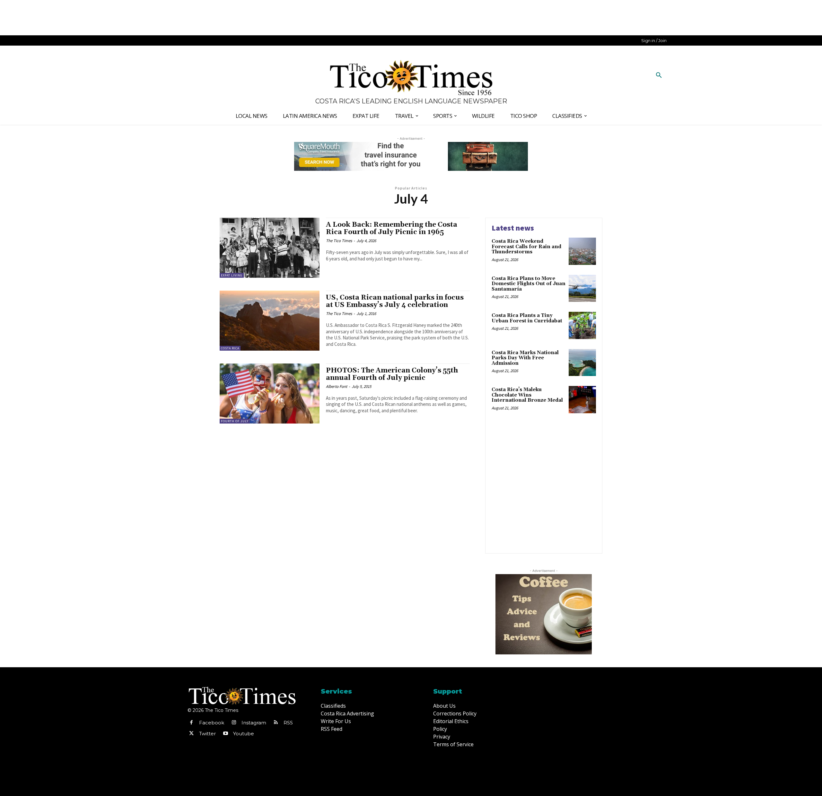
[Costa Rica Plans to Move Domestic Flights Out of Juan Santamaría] (582, 288)
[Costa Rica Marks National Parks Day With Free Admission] (582, 362)
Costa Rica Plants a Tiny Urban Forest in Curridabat (527, 318)
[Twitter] (191, 734)
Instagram (253, 723)
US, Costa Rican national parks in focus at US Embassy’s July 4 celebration (395, 301)
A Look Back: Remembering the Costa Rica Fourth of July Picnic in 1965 (391, 228)
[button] (659, 75)
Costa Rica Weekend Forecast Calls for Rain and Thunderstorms (526, 246)
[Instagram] (234, 723)
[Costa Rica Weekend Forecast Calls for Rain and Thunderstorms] (582, 251)
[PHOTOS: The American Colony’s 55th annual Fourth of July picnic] (269, 393)
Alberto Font (336, 386)
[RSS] (276, 723)
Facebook (211, 723)
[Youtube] (225, 734)
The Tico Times (339, 240)
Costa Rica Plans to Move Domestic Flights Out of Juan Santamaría (528, 284)
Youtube (243, 733)
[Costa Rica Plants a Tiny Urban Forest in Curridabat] (582, 325)
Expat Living (231, 275)
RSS (288, 723)
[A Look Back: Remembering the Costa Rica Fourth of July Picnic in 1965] (269, 248)
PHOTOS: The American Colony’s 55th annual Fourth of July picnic (392, 374)
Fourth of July (235, 421)
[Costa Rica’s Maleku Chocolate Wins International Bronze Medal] (582, 399)
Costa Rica (230, 348)
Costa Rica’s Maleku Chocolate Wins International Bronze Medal (527, 395)
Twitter (207, 733)
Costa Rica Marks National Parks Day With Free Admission (525, 358)
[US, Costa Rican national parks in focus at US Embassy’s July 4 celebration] (269, 321)
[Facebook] (191, 723)
